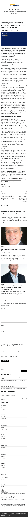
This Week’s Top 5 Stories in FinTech (8, 386)
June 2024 (3, 463)
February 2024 (4, 472)
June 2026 (3, 409)
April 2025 (3, 440)
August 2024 (3, 458)
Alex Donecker (4, 394)
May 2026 (3, 412)
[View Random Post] (23, 17)
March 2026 (3, 416)
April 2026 (3, 414)
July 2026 (2, 407)
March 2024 (3, 469)
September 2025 (4, 429)
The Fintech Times (9, 181)
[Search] (26, 17)
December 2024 (4, 449)
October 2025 (3, 427)
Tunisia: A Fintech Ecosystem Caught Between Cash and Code (13, 388)
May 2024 (3, 465)
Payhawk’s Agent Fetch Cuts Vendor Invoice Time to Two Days (13, 384)
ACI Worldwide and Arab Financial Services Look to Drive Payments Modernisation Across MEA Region (13, 249)
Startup (2, 486)
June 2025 (3, 436)
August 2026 (3, 405)
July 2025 (2, 434)
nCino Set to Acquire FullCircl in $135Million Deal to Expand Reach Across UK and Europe (13, 286)
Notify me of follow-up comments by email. (11, 351)
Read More (3, 184)
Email (2, 331)
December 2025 (4, 423)
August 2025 (3, 432)
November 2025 (4, 425)
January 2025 (3, 447)
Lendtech (3, 482)
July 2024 (2, 461)
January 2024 (3, 474)
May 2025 (3, 438)
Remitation (14, 9)
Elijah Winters (3, 398)
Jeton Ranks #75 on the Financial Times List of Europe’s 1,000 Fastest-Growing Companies (13, 212)
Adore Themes (6, 515)
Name (3, 325)
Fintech (8, 186)
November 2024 (4, 452)
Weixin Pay (14, 93)
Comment (4, 308)
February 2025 (4, 445)
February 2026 (4, 418)
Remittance (3, 484)
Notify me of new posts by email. (9, 356)
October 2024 (3, 454)
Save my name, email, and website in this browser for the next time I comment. (13, 344)
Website (3, 338)
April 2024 (3, 467)
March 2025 (3, 443)
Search (2, 369)
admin (16, 30)
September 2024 (4, 456)
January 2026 (3, 420)
